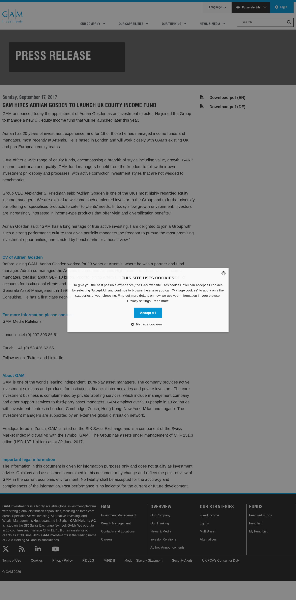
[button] (148, 324)
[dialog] (148, 300)
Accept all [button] (148, 313)
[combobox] (223, 273)
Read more (160, 301)
